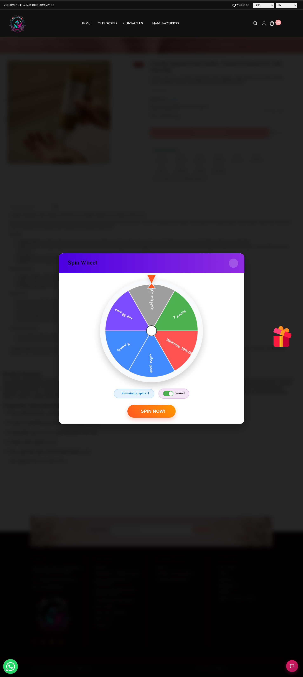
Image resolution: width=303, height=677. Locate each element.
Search (255, 23)
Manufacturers (165, 24)
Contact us (133, 23)
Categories (107, 24)
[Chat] (292, 666)
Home (87, 23)
